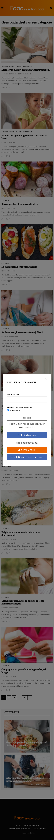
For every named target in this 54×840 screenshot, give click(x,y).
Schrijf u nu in (28, 449)
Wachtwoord (13, 394)
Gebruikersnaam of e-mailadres (21, 382)
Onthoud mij (15, 410)
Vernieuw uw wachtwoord (19, 407)
